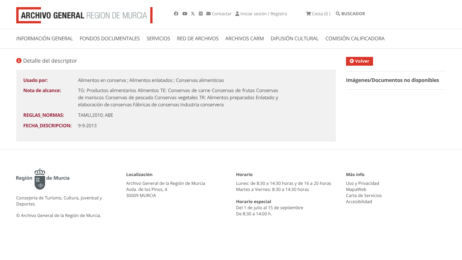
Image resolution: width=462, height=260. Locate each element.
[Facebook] (176, 13)
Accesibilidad (359, 201)
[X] (193, 13)
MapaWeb (356, 189)
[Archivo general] (84, 14)
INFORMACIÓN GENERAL (44, 38)
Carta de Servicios (364, 195)
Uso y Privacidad (362, 183)
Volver (361, 61)
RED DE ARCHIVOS (197, 38)
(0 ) (321, 13)
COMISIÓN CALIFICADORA (355, 38)
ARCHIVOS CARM (244, 38)
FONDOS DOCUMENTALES (109, 38)
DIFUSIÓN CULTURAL (295, 38)
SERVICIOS (158, 38)
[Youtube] (185, 13)
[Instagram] (201, 13)
